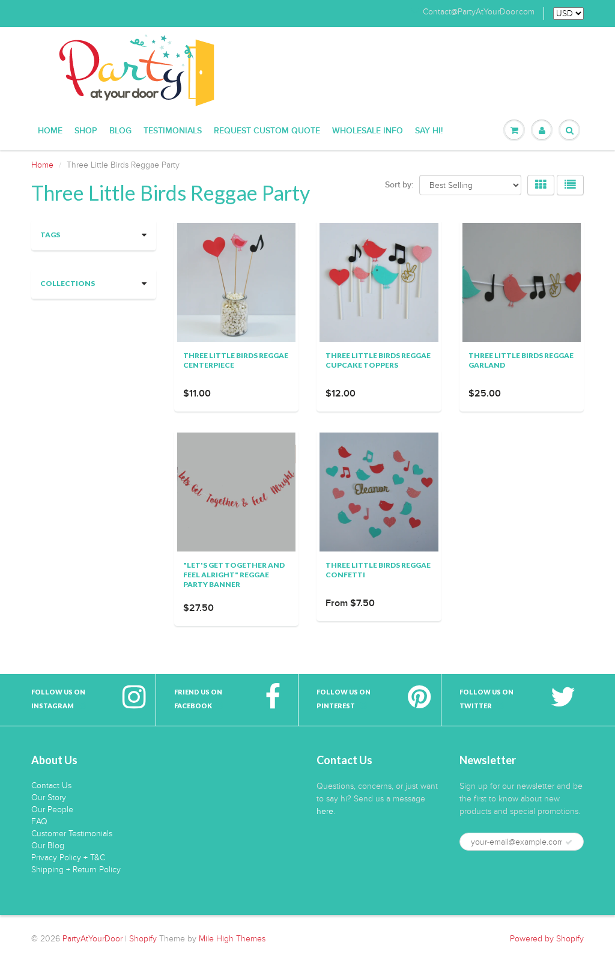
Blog (120, 131)
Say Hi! (429, 131)
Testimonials (173, 131)
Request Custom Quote (267, 131)
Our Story (48, 797)
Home (50, 131)
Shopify (143, 939)
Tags (50, 234)
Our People (52, 809)
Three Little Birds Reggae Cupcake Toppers (378, 360)
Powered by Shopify (547, 939)
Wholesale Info (367, 131)
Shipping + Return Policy (76, 869)
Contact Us (51, 785)
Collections (67, 283)
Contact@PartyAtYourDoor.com (479, 12)
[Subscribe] (569, 842)
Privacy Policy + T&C (68, 857)
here (325, 811)
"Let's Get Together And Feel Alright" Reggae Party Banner (234, 574)
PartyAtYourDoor (92, 939)
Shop (85, 131)
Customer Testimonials (71, 833)
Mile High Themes (232, 939)
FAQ (39, 821)
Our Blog (47, 845)
